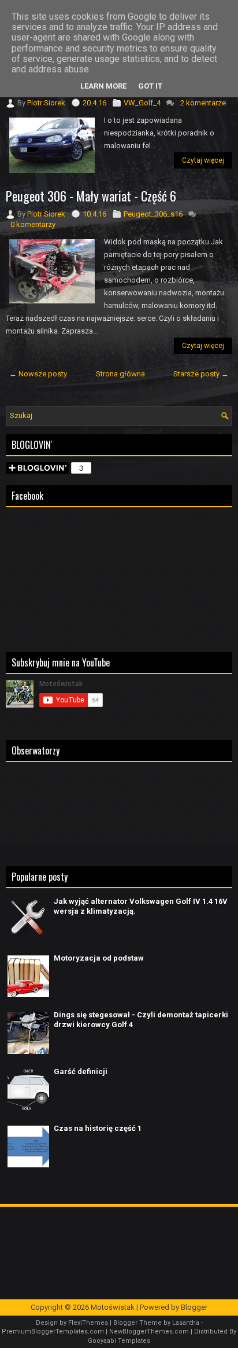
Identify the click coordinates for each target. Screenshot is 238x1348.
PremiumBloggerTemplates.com (53, 1331)
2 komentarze (203, 102)
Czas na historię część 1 (98, 1128)
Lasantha (185, 1323)
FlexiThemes (88, 1323)
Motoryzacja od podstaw (99, 958)
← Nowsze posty (38, 373)
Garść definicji (80, 1071)
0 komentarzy (32, 224)
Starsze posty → (201, 373)
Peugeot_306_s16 (153, 214)
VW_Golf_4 (142, 102)
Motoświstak (113, 1307)
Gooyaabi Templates (119, 1341)
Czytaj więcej (203, 160)
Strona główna (120, 373)
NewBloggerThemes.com (149, 1331)
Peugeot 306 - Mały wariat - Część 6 (91, 195)
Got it (150, 86)
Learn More (103, 86)
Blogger (194, 1307)
